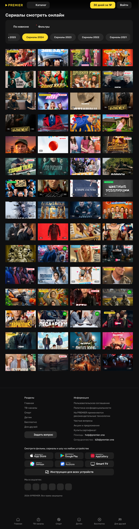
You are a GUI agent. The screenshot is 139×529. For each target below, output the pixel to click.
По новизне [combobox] (21, 26)
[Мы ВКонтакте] (36, 486)
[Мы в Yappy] (68, 486)
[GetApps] (38, 463)
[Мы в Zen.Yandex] (52, 486)
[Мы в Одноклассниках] (44, 486)
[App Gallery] (99, 455)
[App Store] (38, 455)
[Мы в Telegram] (27, 486)
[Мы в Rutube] (60, 486)
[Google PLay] (69, 455)
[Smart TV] (99, 463)
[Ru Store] (69, 463)
